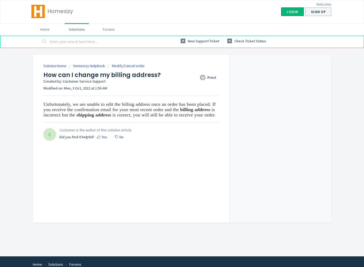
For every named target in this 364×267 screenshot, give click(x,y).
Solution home (55, 65)
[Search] (44, 42)
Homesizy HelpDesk (89, 65)
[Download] (172, 63)
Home (45, 29)
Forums (109, 29)
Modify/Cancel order (128, 65)
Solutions (77, 29)
